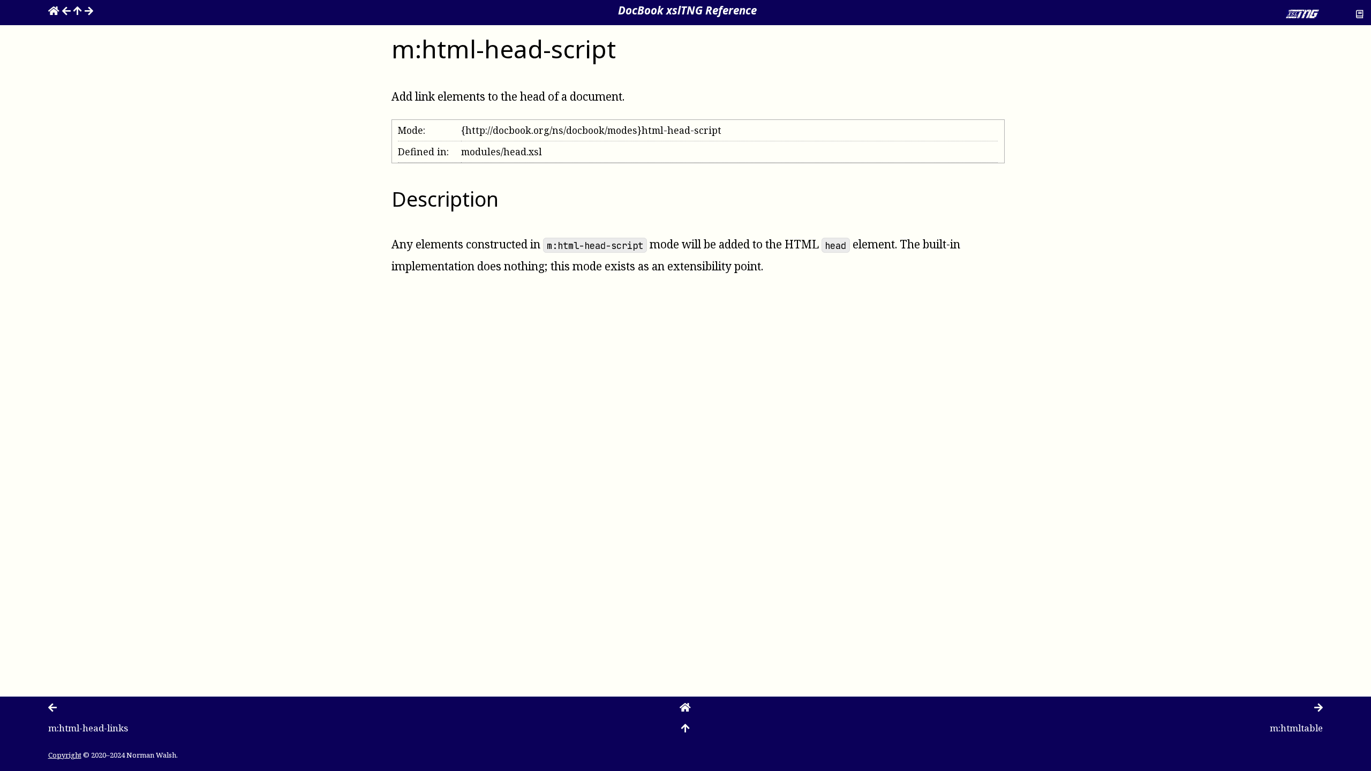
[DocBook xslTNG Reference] (53, 10)
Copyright (64, 755)
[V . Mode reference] (77, 10)
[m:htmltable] (89, 10)
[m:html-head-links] (66, 10)
